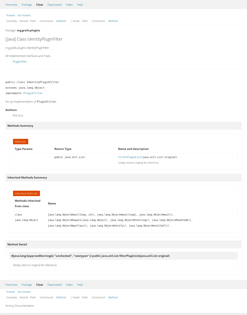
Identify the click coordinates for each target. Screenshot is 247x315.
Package (27, 4)
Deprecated (54, 4)
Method (61, 21)
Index (69, 4)
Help (80, 4)
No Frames (24, 15)
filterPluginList (129, 157)
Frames (10, 15)
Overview (11, 4)
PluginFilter (20, 61)
